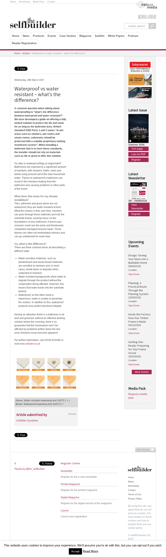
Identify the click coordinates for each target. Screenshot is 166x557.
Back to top (142, 449)
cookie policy (135, 528)
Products (38, 35)
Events (52, 35)
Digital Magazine (70, 497)
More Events (142, 372)
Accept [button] (75, 551)
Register (136, 159)
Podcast (133, 35)
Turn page (137, 148)
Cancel (65, 510)
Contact (51, 1)
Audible (99, 35)
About (13, 1)
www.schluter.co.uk (29, 343)
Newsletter (66, 471)
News (26, 35)
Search (152, 26)
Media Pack (38, 1)
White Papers (116, 35)
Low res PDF (138, 154)
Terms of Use (134, 494)
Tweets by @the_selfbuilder (29, 469)
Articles (26, 53)
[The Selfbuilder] (33, 17)
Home (15, 35)
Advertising (24, 1)
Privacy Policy (135, 498)
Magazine (85, 35)
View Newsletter (137, 206)
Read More (90, 551)
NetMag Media (143, 2)
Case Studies (68, 35)
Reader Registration (24, 43)
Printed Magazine (70, 484)
